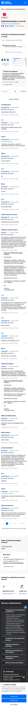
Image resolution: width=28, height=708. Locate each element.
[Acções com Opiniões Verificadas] (26, 114)
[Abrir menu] (25, 2)
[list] (14, 589)
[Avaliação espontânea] (1, 109)
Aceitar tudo (14, 696)
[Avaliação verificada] (1, 141)
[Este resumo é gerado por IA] (17, 82)
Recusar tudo (14, 700)
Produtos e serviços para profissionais (15, 9)
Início (2, 9)
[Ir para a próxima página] (24, 524)
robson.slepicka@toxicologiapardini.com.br (13, 559)
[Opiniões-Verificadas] (6, 3)
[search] (15, 91)
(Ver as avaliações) (20, 26)
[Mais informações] (24, 677)
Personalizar (14, 704)
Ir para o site (9, 566)
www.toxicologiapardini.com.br (10, 561)
